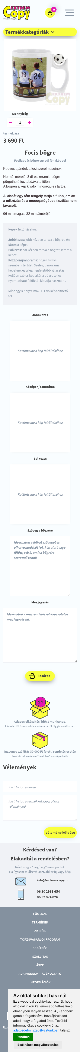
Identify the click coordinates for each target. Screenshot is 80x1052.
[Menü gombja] (69, 13)
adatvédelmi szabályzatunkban (36, 1030)
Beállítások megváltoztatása (37, 1044)
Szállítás (40, 956)
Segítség (40, 948)
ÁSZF (40, 965)
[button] (40, 32)
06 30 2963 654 (48, 891)
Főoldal (40, 914)
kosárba (44, 675)
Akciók (40, 931)
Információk (40, 982)
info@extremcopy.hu (53, 880)
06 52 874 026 (47, 897)
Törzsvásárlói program (40, 939)
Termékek (40, 922)
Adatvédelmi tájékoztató (40, 973)
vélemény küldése (60, 832)
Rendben (23, 1037)
